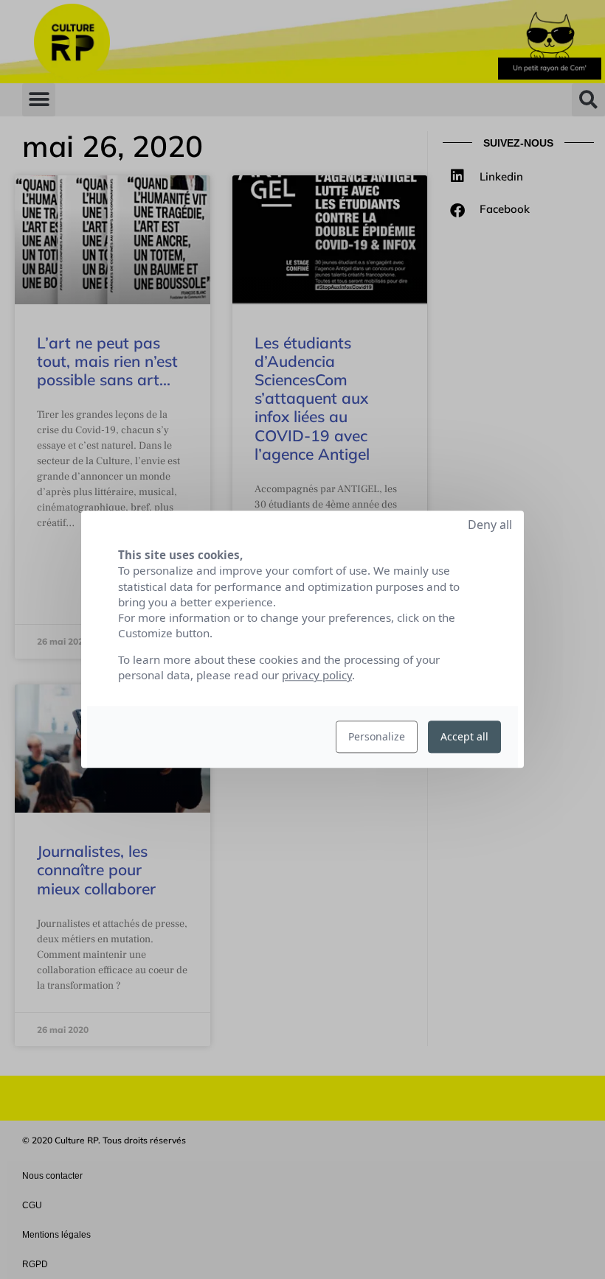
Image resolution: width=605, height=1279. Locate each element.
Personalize (376, 737)
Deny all (490, 524)
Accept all (464, 737)
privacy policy (317, 675)
